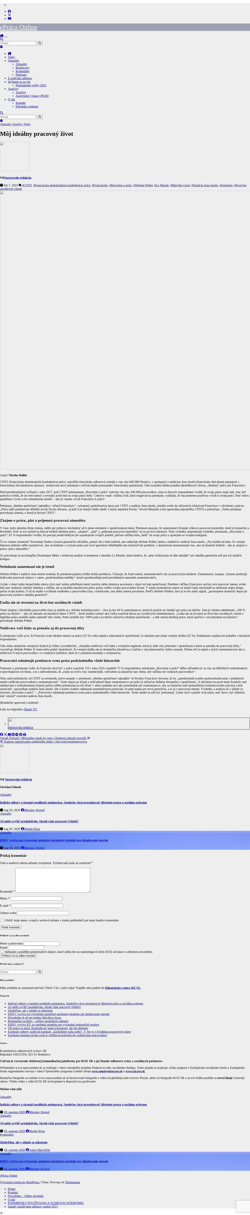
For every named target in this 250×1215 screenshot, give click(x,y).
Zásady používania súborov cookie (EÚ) (33, 1206)
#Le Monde (161, 185)
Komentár (7, 891)
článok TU (30, 709)
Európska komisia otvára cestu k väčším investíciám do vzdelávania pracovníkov (57, 1035)
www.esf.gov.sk (136, 1071)
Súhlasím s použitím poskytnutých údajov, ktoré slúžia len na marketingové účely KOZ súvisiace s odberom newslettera (78, 951)
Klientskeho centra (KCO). (123, 987)
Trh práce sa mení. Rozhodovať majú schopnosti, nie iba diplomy (48, 1028)
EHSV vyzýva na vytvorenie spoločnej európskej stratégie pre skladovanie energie (54, 840)
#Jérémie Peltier (143, 185)
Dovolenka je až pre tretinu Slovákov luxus (34, 1017)
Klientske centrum (27, 106)
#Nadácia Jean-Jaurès (204, 185)
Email (3, 947)
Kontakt (21, 103)
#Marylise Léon (180, 185)
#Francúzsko (100, 185)
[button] (1, 39)
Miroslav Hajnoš (34, 810)
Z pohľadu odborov (20, 78)
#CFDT (27, 185)
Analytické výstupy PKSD (32, 95)
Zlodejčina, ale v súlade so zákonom (30, 1010)
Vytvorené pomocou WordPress (20, 1182)
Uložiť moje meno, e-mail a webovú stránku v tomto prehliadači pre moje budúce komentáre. (62, 920)
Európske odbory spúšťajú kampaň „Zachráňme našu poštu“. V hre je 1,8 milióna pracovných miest (69, 1031)
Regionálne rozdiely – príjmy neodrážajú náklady (38, 1021)
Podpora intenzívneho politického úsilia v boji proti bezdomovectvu (45, 741)
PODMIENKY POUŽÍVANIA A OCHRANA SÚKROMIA (46, 1203)
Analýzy (13, 88)
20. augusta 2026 (15, 1112)
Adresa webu (8, 913)
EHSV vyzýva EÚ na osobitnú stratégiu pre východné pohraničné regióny (53, 1024)
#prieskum (226, 185)
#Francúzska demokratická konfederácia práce (61, 185)
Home (11, 1189)
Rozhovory (22, 67)
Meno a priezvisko (11, 943)
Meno (5, 898)
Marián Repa (32, 829)
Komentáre (22, 71)
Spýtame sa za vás (19, 81)
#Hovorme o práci (120, 185)
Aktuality (13, 60)
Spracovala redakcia (17, 177)
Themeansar (72, 1182)
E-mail (5, 905)
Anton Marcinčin (39, 1150)
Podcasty (21, 74)
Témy (11, 57)
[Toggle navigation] (5, 36)
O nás (11, 99)
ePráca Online (18, 27)
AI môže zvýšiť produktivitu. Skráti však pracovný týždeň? (39, 821)
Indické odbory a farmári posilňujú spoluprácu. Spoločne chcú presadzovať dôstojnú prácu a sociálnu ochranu (73, 802)
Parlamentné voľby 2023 (31, 85)
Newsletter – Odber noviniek (26, 1196)
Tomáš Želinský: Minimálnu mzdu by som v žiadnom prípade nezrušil (43, 738)
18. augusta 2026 (15, 1150)
